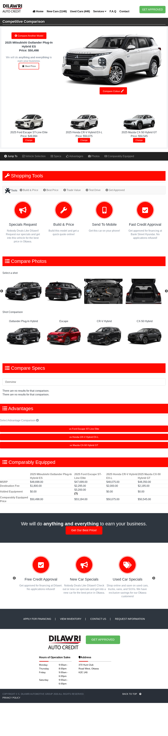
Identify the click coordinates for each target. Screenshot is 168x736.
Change (28, 140)
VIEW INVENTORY (70, 619)
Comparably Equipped (120, 156)
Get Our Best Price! (84, 530)
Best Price (30, 66)
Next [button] (166, 291)
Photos (95, 156)
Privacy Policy (11, 698)
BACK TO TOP (130, 694)
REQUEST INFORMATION (130, 619)
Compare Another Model (30, 35)
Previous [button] (1, 291)
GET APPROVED (152, 9)
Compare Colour (112, 91)
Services (99, 11)
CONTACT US (98, 619)
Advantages (76, 156)
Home (39, 11)
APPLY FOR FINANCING (37, 619)
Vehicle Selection (35, 156)
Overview (10, 382)
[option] (24, 291)
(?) (76, 493)
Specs (57, 156)
